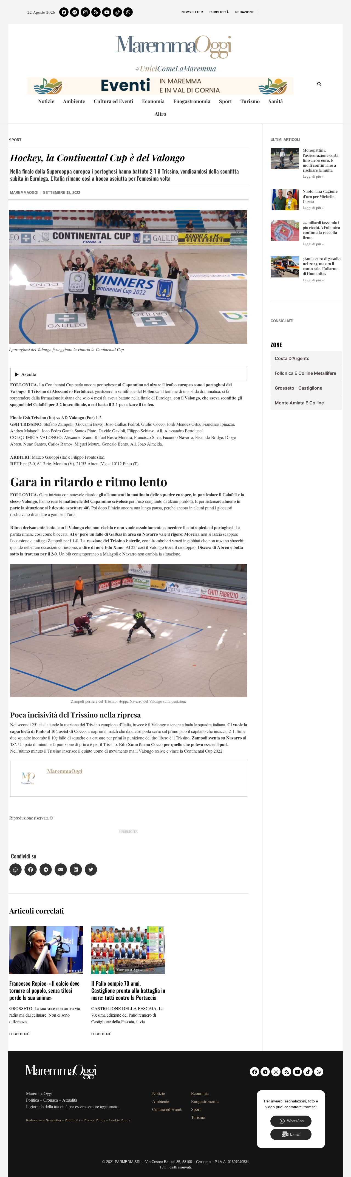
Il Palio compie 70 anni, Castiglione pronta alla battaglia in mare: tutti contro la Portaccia (128, 990)
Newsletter (192, 12)
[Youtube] (106, 12)
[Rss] (96, 12)
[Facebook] (64, 12)
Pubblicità (219, 12)
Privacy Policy (94, 1120)
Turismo (250, 101)
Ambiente (74, 101)
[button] (15, 869)
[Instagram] (85, 12)
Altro (160, 113)
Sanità (275, 101)
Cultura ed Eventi (113, 101)
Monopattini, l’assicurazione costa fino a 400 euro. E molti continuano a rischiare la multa (320, 160)
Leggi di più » (313, 176)
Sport (225, 101)
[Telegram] (74, 12)
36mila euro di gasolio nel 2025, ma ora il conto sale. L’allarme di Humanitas (322, 266)
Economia (153, 101)
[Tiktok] (117, 12)
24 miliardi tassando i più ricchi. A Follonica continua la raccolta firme (321, 230)
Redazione (244, 12)
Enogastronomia (191, 101)
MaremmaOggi (64, 771)
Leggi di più (19, 1034)
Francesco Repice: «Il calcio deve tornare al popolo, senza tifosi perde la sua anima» (44, 990)
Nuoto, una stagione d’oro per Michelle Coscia (320, 196)
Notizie (46, 101)
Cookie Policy (119, 1120)
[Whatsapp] (128, 12)
